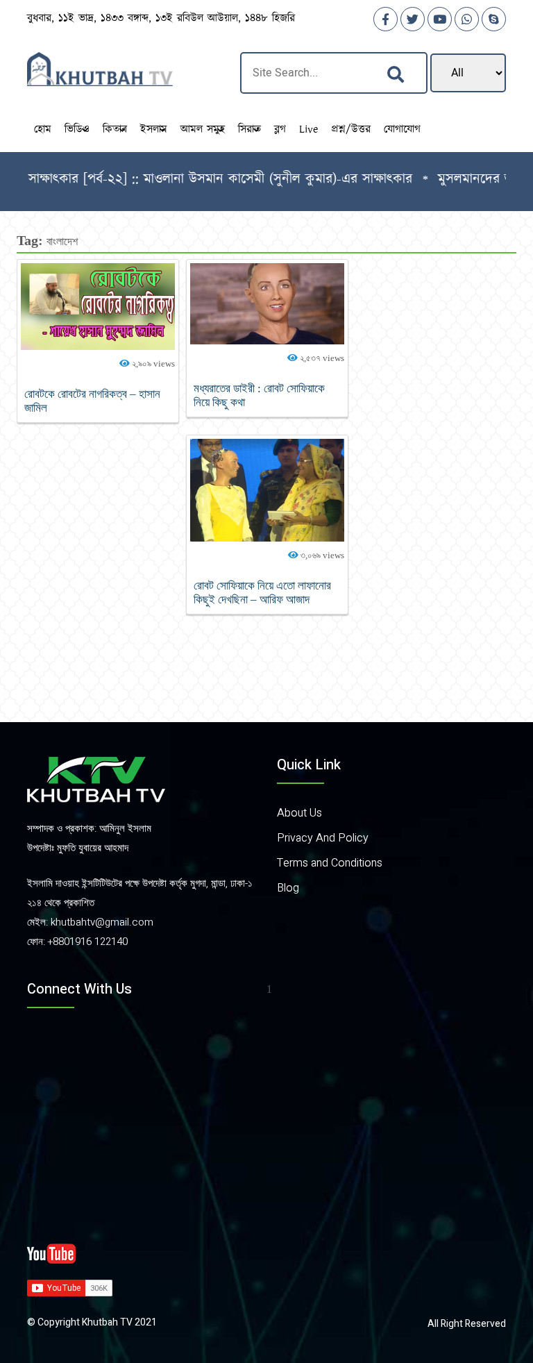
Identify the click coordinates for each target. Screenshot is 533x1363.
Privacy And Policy (323, 838)
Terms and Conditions (329, 863)
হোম (42, 129)
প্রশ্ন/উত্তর (351, 129)
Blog (288, 888)
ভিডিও (77, 129)
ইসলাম (153, 129)
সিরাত (249, 129)
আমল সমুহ (202, 129)
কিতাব (115, 129)
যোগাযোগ (402, 129)
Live (308, 129)
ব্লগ (280, 129)
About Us (299, 813)
